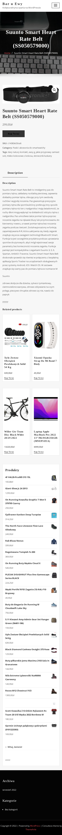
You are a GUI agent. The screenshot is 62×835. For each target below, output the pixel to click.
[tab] (15, 174)
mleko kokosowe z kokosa (20, 155)
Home (7, 53)
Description (15, 172)
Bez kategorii (11, 809)
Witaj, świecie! (15, 746)
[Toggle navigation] (56, 5)
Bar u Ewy (12, 4)
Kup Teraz (13, 133)
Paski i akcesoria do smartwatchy (29, 147)
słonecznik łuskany (43, 155)
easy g (32, 152)
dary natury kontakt (18, 152)
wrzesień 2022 (9, 789)
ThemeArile (31, 829)
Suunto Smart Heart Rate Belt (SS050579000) (36, 53)
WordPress (35, 825)
